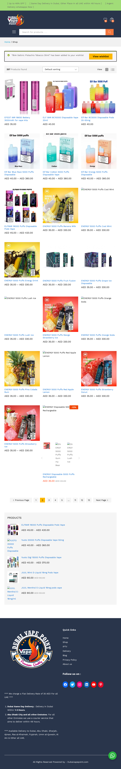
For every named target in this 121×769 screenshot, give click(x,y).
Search (110, 32)
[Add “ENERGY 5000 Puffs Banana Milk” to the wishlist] (67, 221)
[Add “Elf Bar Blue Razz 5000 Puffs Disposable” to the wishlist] (28, 167)
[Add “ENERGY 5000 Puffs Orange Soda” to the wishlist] (105, 330)
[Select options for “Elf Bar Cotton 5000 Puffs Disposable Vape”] (53, 167)
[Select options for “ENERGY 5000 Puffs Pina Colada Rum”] (15, 384)
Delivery (67, 651)
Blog (65, 655)
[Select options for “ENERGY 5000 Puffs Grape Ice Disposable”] (92, 275)
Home (65, 638)
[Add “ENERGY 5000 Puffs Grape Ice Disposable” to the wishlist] (105, 275)
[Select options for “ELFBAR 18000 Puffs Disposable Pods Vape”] (15, 221)
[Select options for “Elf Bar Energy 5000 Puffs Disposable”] (92, 167)
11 (75, 500)
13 (89, 500)
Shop (65, 642)
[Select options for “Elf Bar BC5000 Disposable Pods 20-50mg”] (92, 112)
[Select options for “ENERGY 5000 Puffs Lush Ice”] (15, 330)
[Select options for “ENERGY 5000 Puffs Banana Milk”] (53, 221)
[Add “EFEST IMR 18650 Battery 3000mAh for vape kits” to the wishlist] (28, 112)
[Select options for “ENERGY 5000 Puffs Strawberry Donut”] (92, 384)
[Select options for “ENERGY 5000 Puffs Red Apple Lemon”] (53, 384)
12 (82, 500)
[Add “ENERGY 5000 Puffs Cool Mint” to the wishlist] (105, 221)
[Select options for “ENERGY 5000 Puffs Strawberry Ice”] (15, 439)
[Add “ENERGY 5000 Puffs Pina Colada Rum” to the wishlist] (28, 384)
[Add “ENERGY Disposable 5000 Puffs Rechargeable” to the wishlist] (67, 438)
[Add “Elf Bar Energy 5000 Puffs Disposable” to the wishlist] (105, 167)
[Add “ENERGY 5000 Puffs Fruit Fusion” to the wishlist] (67, 275)
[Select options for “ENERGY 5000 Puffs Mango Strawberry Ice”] (53, 330)
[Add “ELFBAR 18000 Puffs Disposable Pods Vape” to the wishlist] (28, 221)
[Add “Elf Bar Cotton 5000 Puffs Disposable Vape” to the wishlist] (67, 167)
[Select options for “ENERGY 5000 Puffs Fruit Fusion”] (53, 275)
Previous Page (21, 500)
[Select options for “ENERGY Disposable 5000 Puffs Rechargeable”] (53, 438)
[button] (15, 112)
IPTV (65, 646)
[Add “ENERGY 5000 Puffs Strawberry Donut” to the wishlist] (105, 384)
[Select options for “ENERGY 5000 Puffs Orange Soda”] (92, 330)
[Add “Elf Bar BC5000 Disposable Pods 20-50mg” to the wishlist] (105, 112)
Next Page (101, 500)
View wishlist (101, 56)
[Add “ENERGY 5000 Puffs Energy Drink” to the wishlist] (28, 275)
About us (67, 664)
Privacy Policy (70, 660)
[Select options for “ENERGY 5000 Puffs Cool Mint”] (92, 221)
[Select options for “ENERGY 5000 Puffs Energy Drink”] (15, 275)
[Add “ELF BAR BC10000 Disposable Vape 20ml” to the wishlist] (67, 112)
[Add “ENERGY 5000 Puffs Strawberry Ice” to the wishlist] (28, 439)
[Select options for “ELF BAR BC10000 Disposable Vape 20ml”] (53, 112)
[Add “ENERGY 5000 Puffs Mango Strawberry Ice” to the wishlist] (67, 330)
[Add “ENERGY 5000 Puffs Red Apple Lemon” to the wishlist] (67, 384)
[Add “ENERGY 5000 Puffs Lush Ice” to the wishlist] (28, 330)
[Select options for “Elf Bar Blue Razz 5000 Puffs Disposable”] (15, 167)
